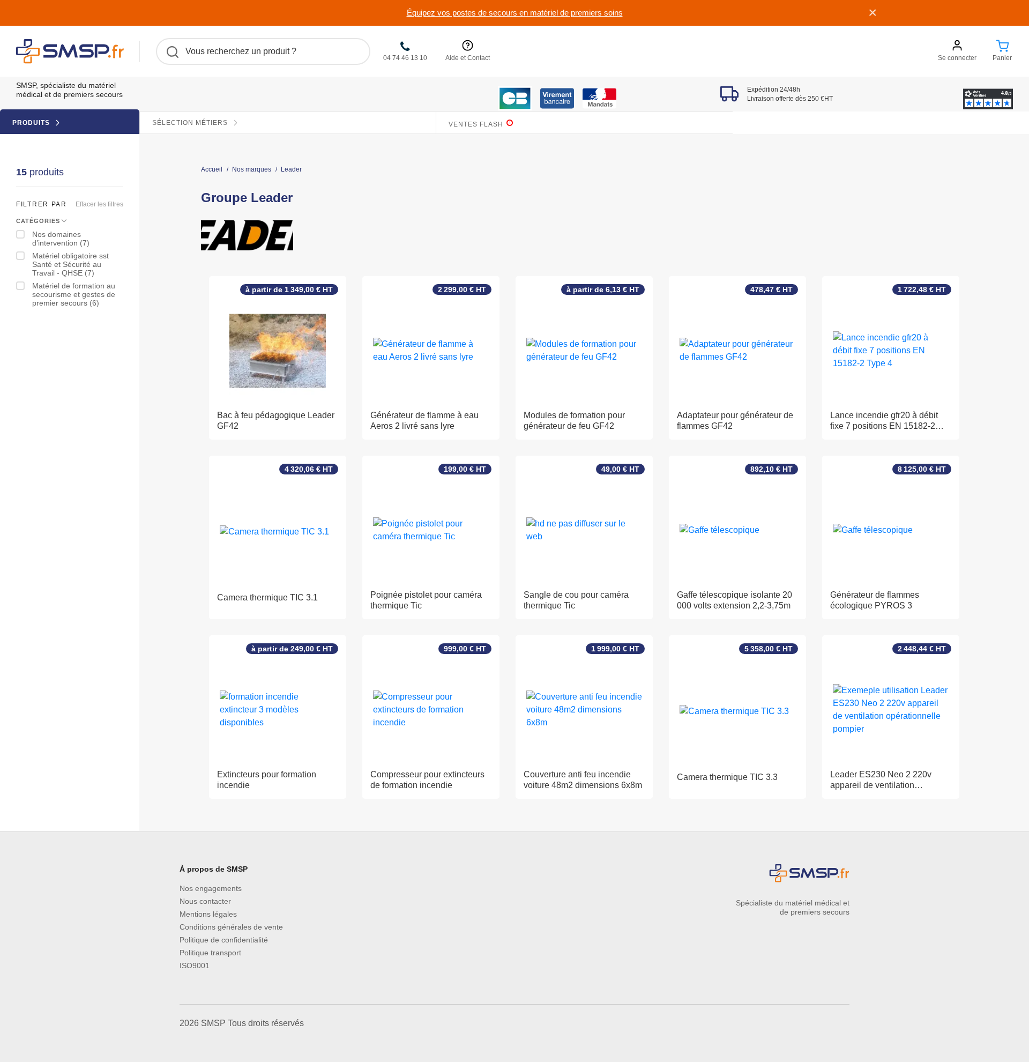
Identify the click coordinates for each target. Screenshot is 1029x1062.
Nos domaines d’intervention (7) (61, 238)
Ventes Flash (477, 124)
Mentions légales (208, 914)
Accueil (211, 169)
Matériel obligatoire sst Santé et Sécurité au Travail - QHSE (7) (70, 264)
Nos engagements (211, 888)
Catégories (38, 221)
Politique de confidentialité (224, 939)
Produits (32, 123)
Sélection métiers (191, 123)
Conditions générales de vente (231, 927)
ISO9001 (195, 965)
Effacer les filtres (99, 204)
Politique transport (210, 952)
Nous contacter (205, 901)
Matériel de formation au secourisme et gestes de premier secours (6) (73, 294)
